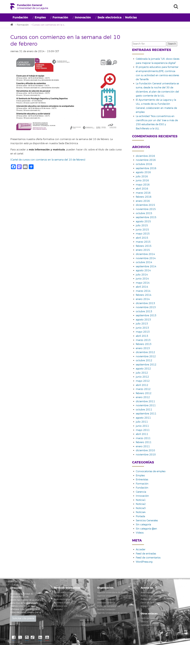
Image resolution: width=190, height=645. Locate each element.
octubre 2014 (144, 262)
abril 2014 (142, 286)
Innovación (83, 17)
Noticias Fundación (106, 609)
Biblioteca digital (62, 602)
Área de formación (106, 599)
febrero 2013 (143, 344)
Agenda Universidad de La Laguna (113, 613)
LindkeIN (40, 637)
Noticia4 (141, 512)
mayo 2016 (143, 184)
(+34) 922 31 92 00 (29, 609)
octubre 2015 (144, 213)
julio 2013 (142, 323)
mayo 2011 (143, 430)
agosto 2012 (143, 368)
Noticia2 (141, 504)
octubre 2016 (144, 164)
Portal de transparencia (108, 606)
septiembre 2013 (146, 315)
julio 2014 (142, 274)
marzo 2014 (143, 291)
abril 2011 (142, 434)
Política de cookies (149, 599)
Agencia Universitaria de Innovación (114, 596)
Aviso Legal (146, 592)
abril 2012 (142, 385)
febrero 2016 (143, 196)
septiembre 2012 (146, 364)
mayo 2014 (143, 282)
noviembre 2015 (146, 209)
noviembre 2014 (146, 258)
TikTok (33, 637)
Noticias (131, 17)
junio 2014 (142, 278)
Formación (60, 17)
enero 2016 (143, 201)
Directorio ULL (60, 606)
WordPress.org (144, 561)
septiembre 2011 (146, 413)
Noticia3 (141, 508)
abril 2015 (142, 237)
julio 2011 (142, 421)
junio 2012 (142, 376)
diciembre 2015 (145, 205)
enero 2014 (143, 299)
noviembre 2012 (146, 356)
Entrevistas (142, 479)
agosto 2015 (143, 221)
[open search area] (176, 6)
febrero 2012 (143, 393)
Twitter (20, 637)
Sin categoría (143, 524)
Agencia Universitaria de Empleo (113, 592)
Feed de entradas (146, 553)
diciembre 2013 (145, 303)
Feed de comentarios (148, 557)
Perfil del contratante (151, 618)
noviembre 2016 (146, 160)
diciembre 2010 (145, 450)
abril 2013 (142, 336)
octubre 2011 (144, 409)
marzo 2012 (143, 389)
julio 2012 (142, 372)
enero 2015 (143, 250)
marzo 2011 (143, 438)
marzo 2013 (143, 340)
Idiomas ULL (147, 622)
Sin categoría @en (146, 528)
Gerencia (141, 491)
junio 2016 (142, 180)
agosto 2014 (143, 270)
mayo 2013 (143, 331)
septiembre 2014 (146, 266)
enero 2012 (143, 397)
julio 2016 (142, 176)
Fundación (20, 17)
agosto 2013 (143, 319)
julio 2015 (142, 225)
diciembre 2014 (145, 254)
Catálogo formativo (150, 625)
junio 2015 (142, 229)
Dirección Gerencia (106, 602)
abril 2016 (142, 188)
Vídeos (140, 532)
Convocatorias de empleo (151, 471)
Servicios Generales (147, 520)
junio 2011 (142, 426)
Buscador (58, 609)
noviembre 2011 (146, 405)
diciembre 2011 (145, 401)
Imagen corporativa (150, 606)
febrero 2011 (143, 442)
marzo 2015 (143, 241)
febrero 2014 (143, 295)
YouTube (47, 637)
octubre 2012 (144, 360)
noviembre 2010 (146, 454)
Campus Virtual (61, 596)
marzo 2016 (143, 192)
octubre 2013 (144, 311)
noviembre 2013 (146, 307)
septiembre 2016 (146, 168)
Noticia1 (141, 500)
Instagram (27, 637)
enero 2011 (143, 446)
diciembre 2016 (145, 156)
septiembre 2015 (146, 217)
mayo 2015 (143, 233)
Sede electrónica (109, 17)
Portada (140, 516)
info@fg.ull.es (32, 612)
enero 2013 (143, 348)
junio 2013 (142, 327)
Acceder (140, 549)
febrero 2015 (143, 246)
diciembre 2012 (145, 352)
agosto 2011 (143, 417)
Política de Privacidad (151, 596)
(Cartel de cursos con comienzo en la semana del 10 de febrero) (47, 159)
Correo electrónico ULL (65, 592)
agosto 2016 (143, 172)
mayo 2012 (143, 381)
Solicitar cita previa (23, 618)
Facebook (13, 637)
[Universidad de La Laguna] (12, 25)
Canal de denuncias (150, 602)
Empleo (40, 17)
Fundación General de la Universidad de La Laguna (29, 6)
